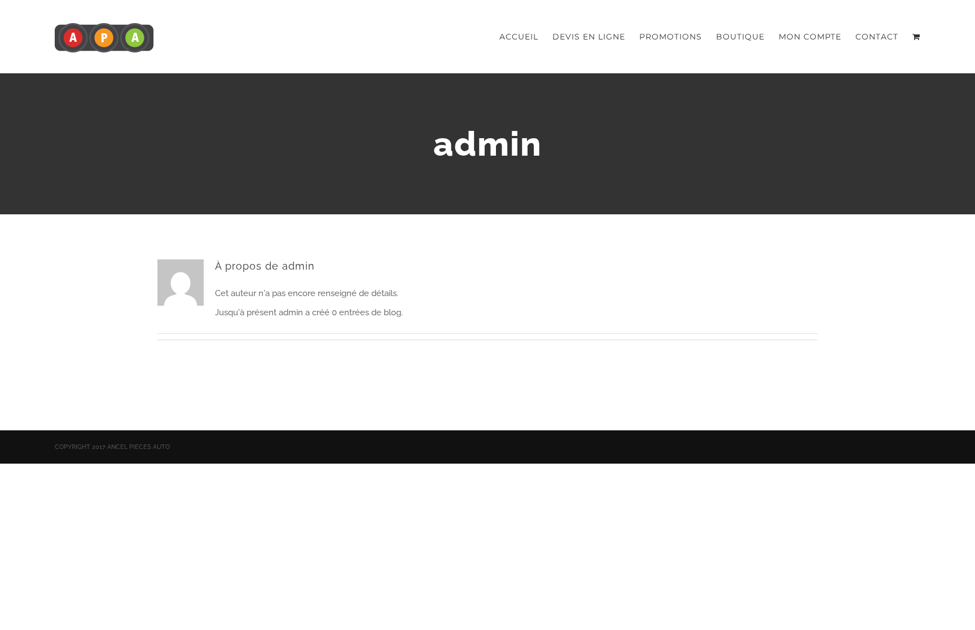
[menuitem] (525, 36)
